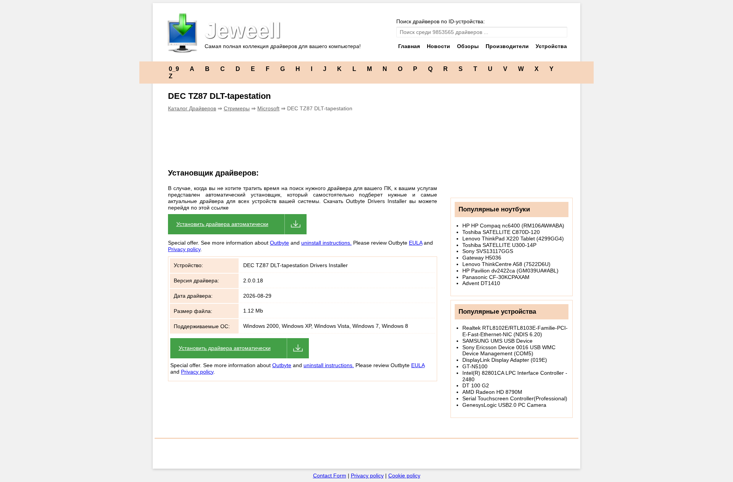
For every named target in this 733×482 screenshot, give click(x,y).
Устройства (551, 46)
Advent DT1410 (481, 283)
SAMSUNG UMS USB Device (497, 341)
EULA (415, 243)
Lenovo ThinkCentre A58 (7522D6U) (506, 264)
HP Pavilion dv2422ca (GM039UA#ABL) (510, 271)
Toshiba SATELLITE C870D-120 (501, 232)
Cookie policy (404, 475)
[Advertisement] (299, 144)
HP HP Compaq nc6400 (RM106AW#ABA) (513, 225)
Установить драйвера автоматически (222, 224)
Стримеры (237, 108)
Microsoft (268, 108)
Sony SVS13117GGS (487, 251)
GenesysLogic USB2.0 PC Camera (504, 405)
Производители (507, 46)
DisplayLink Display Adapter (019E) (504, 360)
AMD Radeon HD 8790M (492, 392)
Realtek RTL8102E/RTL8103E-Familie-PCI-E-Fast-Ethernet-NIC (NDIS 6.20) (515, 331)
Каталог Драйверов (192, 108)
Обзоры (468, 46)
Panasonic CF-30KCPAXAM (496, 277)
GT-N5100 (475, 366)
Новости (438, 46)
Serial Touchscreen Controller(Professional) (514, 398)
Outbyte (279, 243)
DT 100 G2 (475, 385)
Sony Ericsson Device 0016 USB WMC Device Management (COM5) (508, 350)
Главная (409, 46)
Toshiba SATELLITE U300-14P (499, 245)
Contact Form (329, 475)
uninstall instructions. (326, 243)
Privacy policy (184, 249)
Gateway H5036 (481, 258)
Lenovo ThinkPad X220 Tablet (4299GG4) (513, 238)
